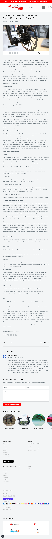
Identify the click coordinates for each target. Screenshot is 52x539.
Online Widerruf (8, 461)
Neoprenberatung (33, 446)
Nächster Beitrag (44, 343)
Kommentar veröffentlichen (12, 404)
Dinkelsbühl (6, 482)
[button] (2, 536)
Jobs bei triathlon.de (33, 469)
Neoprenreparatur (33, 450)
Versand (5, 448)
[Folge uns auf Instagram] (9, 496)
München (5, 471)
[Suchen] (43, 7)
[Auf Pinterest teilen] (12, 53)
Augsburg (5, 477)
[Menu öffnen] (3, 7)
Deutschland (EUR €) (7, 490)
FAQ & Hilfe (6, 444)
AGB (4, 446)
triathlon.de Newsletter (34, 444)
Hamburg (5, 473)
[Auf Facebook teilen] (10, 53)
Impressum (5, 452)
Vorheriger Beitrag (8, 343)
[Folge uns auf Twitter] (6, 496)
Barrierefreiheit (7, 457)
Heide (4, 484)
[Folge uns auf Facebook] (4, 496)
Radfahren (16, 331)
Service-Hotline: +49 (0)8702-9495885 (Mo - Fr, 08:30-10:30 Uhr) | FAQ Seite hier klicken (26, 1)
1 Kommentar (44, 53)
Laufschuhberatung (33, 448)
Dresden (5, 480)
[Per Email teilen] (17, 53)
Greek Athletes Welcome (9, 459)
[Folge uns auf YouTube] (14, 496)
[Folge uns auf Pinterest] (11, 496)
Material (5, 21)
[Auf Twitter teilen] (15, 53)
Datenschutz (6, 454)
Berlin (4, 469)
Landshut (5, 475)
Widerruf (5, 450)
